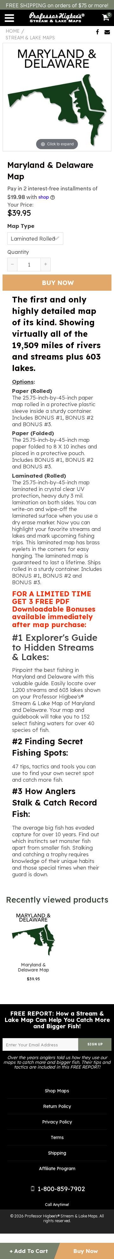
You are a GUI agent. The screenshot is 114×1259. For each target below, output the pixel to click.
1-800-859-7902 (60, 1189)
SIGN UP (95, 1044)
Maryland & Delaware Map (33, 967)
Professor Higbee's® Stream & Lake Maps (61, 1216)
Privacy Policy (57, 1122)
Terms (57, 1137)
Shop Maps (57, 1091)
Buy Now (85, 1251)
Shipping (57, 1153)
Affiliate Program (57, 1168)
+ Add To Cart (28, 1251)
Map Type (21, 225)
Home (13, 31)
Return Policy (57, 1106)
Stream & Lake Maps (30, 38)
